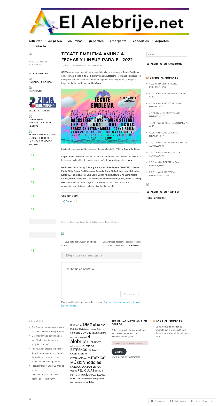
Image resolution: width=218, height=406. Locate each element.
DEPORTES (162, 41)
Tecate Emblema (112, 221)
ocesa (101, 221)
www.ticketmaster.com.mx (120, 160)
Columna (100, 328)
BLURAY (74, 325)
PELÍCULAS (86, 370)
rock (84, 374)
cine (96, 324)
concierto (75, 332)
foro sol (84, 353)
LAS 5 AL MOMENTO (169, 321)
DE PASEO (55, 41)
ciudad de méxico (88, 328)
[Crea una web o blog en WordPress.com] (30, 399)
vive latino (89, 382)
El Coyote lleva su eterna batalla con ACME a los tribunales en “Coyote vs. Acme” (47, 340)
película (99, 370)
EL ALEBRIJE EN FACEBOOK (164, 64)
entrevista (74, 346)
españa (82, 346)
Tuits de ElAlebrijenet (156, 197)
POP (72, 375)
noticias (93, 362)
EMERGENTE (118, 41)
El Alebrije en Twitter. (163, 192)
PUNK (77, 374)
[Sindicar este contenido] (147, 78)
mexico (98, 357)
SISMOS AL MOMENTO (164, 78)
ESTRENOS (78, 349)
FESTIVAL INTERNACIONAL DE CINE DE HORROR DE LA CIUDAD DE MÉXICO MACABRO (42, 139)
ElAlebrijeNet (81, 65)
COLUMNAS (75, 41)
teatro (84, 378)
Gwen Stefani (91, 221)
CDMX (86, 324)
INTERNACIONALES (80, 358)
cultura (102, 332)
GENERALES (96, 41)
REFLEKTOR (35, 41)
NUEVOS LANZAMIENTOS (85, 366)
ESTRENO (90, 346)
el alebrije (80, 339)
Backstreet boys (77, 221)
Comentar (129, 294)
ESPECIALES (141, 41)
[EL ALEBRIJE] (109, 23)
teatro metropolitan (95, 378)
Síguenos (119, 351)
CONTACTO (39, 46)
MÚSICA (77, 362)
